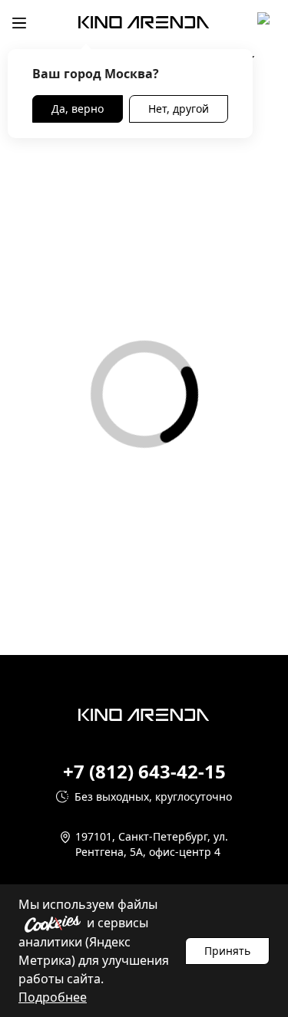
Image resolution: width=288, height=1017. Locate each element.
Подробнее (52, 997)
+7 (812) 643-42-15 (144, 771)
